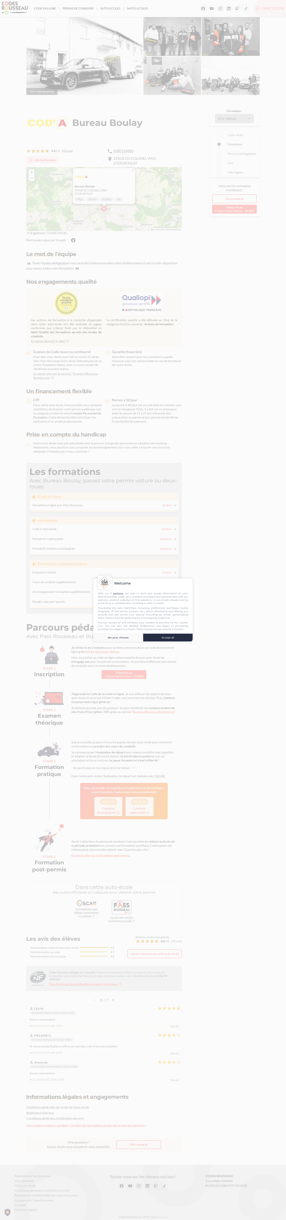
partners (118, 593)
